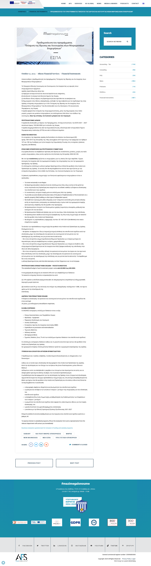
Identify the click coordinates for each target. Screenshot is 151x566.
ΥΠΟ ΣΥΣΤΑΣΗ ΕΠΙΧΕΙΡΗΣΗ (66, 437)
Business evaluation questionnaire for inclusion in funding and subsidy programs (47, 428)
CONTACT (135, 3)
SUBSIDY (27, 434)
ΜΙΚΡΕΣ (69, 434)
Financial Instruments (38, 11)
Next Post (74, 463)
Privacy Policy (126, 559)
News (101, 81)
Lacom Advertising (130, 561)
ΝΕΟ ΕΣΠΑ (47, 437)
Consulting (103, 70)
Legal (134, 559)
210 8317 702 (66, 491)
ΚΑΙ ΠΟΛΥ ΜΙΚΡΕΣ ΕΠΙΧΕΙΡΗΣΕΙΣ (48, 434)
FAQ (101, 75)
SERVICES (78, 3)
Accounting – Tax (105, 64)
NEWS (99, 3)
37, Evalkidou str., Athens (87, 489)
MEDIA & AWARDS (111, 3)
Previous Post (34, 463)
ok (127, 41)
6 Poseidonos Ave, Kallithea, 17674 (67, 489)
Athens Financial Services (48, 73)
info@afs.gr (75, 491)
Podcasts (124, 3)
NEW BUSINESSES (31, 437)
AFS (70, 3)
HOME (63, 3)
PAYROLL (103, 92)
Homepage (22, 11)
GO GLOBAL (89, 3)
